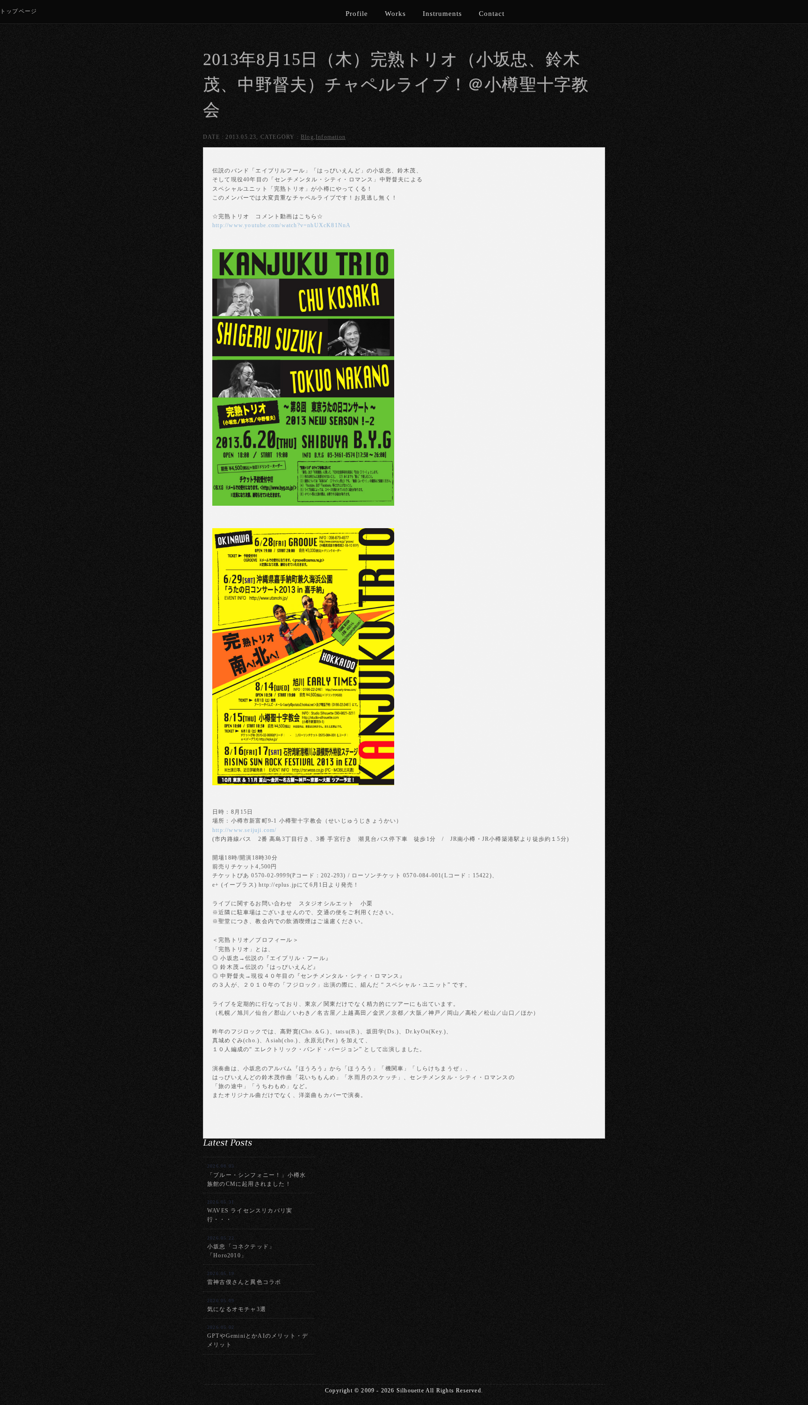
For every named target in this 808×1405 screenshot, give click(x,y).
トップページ (18, 11)
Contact (492, 13)
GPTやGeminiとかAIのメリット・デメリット (257, 1336)
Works (395, 13)
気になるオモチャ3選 (236, 1305)
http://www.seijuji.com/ (244, 830)
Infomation (331, 137)
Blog (307, 137)
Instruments (442, 13)
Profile (357, 13)
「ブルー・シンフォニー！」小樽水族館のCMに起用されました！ (256, 1175)
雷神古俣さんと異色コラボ (244, 1278)
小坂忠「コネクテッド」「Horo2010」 (241, 1247)
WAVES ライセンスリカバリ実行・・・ (249, 1211)
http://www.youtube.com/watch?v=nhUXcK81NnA (281, 225)
